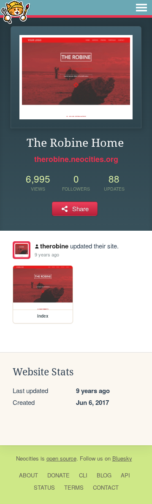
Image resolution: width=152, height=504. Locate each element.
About (28, 475)
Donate (58, 475)
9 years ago (47, 254)
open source (61, 458)
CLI (83, 475)
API (125, 475)
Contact (106, 487)
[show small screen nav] (141, 7)
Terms (74, 487)
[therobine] (21, 250)
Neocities (27, 458)
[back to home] (15, 11)
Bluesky (122, 458)
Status (44, 487)
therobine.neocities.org (76, 159)
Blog (104, 475)
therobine (54, 246)
